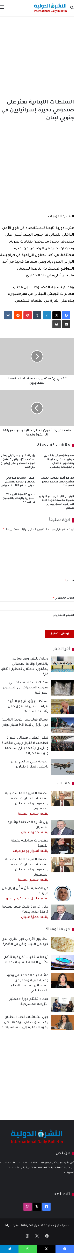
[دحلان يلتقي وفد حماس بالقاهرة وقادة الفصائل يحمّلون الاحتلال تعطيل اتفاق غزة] (62, 664)
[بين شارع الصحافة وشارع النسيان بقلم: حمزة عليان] (62, 827)
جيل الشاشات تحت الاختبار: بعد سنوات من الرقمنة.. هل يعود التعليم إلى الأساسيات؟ (25, 1022)
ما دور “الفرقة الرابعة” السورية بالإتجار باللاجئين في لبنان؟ (19, 498)
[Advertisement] (37, 56)
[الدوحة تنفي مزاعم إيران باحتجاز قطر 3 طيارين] (62, 767)
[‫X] (56, 315)
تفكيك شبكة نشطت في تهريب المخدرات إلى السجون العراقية (25, 688)
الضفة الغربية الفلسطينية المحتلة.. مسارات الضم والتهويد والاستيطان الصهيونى (26, 804)
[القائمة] (2, 9)
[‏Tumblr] (37, 315)
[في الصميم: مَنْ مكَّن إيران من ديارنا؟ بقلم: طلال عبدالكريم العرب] (62, 893)
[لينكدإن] (47, 315)
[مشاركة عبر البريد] (66, 324)
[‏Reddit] (18, 315)
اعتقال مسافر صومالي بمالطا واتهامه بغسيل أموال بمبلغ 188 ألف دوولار (18, 482)
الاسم (69, 581)
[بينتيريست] (27, 315)
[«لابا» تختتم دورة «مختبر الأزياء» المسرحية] (62, 1004)
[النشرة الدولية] (50, 8)
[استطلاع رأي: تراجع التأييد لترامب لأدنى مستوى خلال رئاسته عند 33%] (62, 706)
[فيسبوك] (66, 315)
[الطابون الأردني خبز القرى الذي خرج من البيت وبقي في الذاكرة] (62, 944)
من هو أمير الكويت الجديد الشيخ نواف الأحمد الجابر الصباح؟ (57, 482)
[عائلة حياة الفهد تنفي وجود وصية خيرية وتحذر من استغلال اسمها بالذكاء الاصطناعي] (62, 980)
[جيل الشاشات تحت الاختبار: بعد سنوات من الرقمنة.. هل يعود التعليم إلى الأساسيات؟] (62, 1022)
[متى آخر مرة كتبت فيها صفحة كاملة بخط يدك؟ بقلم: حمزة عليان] (62, 912)
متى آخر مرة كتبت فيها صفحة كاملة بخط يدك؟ (25, 912)
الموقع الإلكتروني (63, 615)
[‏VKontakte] (8, 315)
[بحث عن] (72, 9)
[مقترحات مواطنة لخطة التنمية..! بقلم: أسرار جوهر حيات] (62, 846)
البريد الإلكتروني (63, 598)
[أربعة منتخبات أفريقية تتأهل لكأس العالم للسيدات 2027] (62, 962)
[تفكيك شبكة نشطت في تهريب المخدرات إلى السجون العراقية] (62, 688)
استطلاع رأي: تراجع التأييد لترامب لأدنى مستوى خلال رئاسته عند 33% (28, 706)
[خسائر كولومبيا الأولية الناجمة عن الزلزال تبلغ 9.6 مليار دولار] (62, 725)
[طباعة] (56, 324)
